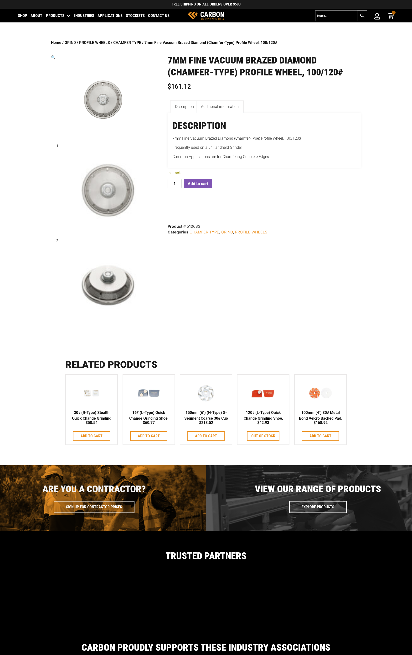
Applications (110, 15)
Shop (22, 15)
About (36, 15)
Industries (84, 15)
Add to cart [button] (92, 436)
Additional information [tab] (220, 106)
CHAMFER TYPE (127, 42)
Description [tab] (184, 106)
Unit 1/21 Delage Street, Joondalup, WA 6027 (47, 652)
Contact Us (159, 15)
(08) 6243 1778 (91, 652)
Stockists (135, 15)
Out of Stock (263, 436)
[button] (103, 57)
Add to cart (198, 183)
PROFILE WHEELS (94, 42)
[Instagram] (381, 648)
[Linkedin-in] (391, 648)
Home (56, 42)
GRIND (70, 42)
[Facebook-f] (371, 648)
